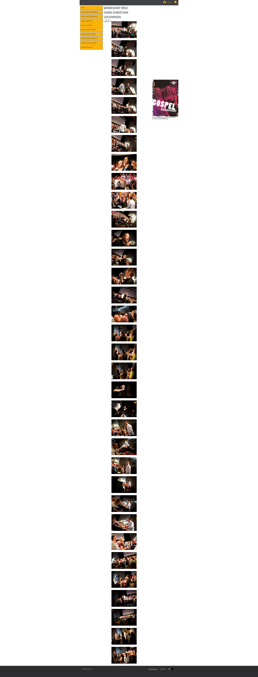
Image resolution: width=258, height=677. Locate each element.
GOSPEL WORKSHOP (86, 21)
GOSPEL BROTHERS (86, 25)
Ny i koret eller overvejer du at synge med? (163, 117)
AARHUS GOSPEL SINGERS (88, 29)
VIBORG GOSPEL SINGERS (88, 34)
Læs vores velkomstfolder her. (160, 118)
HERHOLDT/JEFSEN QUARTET (89, 38)
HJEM (82, 7)
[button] (175, 1)
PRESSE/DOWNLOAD (87, 47)
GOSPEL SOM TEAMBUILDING (89, 16)
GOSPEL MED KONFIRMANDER (89, 12)
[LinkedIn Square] (172, 669)
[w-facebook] (169, 669)
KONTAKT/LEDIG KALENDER (88, 43)
